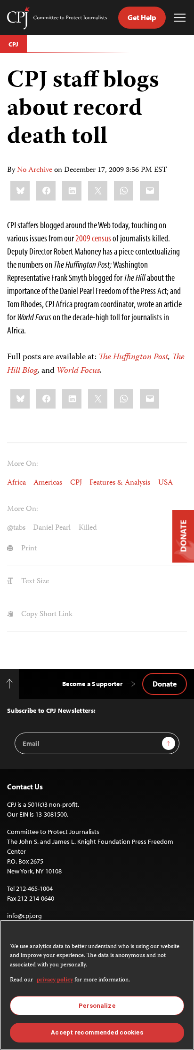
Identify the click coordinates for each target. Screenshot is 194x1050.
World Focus (78, 371)
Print (28, 548)
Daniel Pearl (52, 528)
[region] (97, 985)
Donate (165, 683)
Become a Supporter (92, 683)
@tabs (16, 528)
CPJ (13, 44)
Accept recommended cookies (97, 1032)
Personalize (97, 1005)
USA (165, 483)
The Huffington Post (133, 357)
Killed (88, 528)
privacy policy (55, 980)
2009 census (93, 238)
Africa (16, 483)
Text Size (34, 581)
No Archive (34, 170)
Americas (47, 483)
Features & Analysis (119, 483)
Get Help (142, 17)
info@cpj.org (24, 915)
